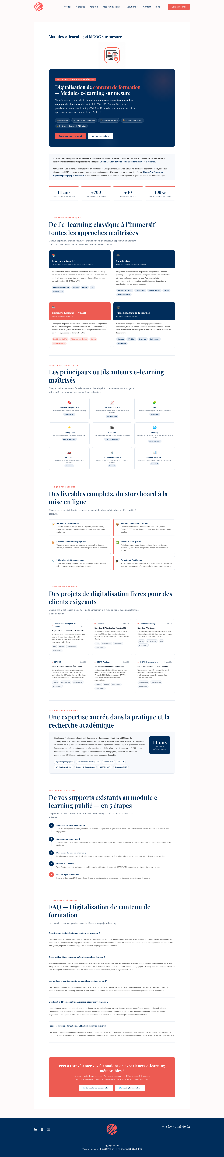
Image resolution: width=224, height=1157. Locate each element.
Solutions (131, 6)
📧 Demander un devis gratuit (96, 1088)
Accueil (67, 6)
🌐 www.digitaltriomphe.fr (129, 1088)
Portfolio (93, 6)
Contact (147, 6)
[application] (121, 6)
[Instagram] (42, 1129)
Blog (157, 6)
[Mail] (48, 1129)
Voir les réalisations (100, 136)
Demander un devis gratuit (70, 136)
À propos (80, 6)
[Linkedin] (35, 1129)
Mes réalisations (111, 6)
